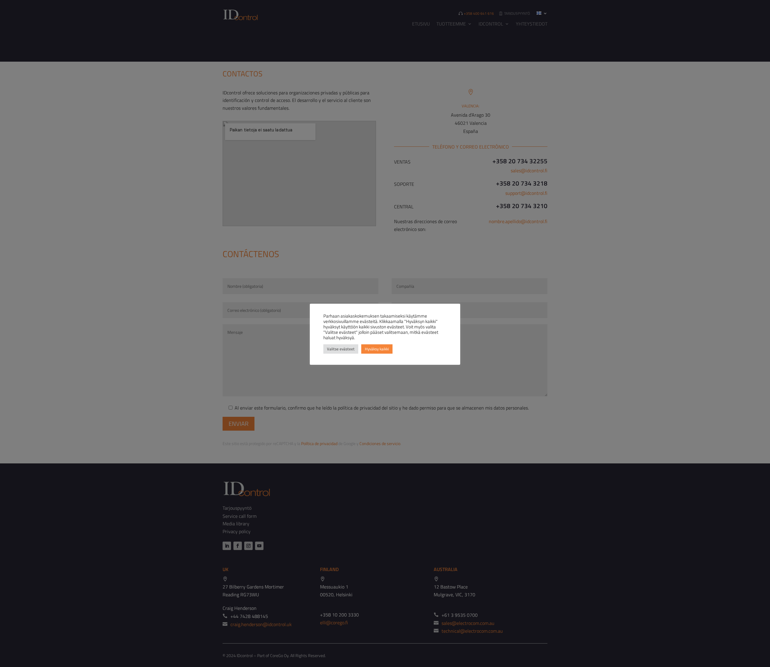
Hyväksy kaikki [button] (377, 349)
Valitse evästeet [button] (341, 349)
